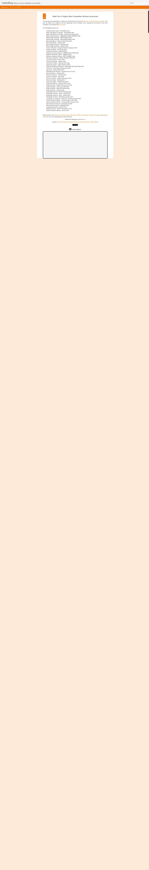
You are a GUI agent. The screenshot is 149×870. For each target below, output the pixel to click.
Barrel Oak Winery (71, 115)
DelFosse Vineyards (82, 115)
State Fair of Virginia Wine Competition (94, 21)
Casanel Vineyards (94, 115)
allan (84, 119)
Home (12, 7)
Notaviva (87, 122)
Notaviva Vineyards (60, 115)
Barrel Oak (59, 122)
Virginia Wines (94, 122)
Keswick (82, 122)
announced (62, 24)
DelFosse (76, 122)
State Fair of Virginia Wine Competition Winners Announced (75, 16)
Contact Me (18, 7)
